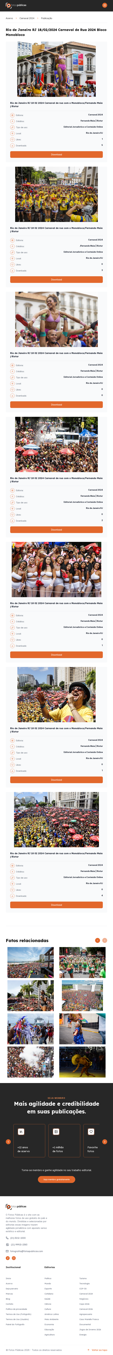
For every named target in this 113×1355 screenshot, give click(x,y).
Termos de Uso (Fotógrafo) (18, 1314)
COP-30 (83, 1288)
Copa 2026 (84, 1304)
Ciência (48, 1304)
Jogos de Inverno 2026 (90, 1329)
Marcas (9, 1294)
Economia (49, 1324)
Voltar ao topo (99, 1350)
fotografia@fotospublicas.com (26, 1251)
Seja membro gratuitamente (57, 1179)
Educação (49, 1329)
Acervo (9, 18)
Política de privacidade (16, 1309)
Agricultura (50, 1334)
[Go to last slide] (8, 1141)
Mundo (48, 1283)
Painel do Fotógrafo (15, 1324)
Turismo (83, 1278)
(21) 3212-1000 (18, 1238)
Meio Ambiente (51, 1319)
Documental (85, 1324)
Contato (9, 1304)
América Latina (52, 1314)
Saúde (47, 1299)
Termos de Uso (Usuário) (17, 1319)
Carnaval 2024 (27, 18)
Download (56, 154)
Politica (48, 1278)
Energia (82, 1334)
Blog (8, 1299)
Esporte (48, 1288)
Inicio (8, 1278)
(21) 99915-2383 (19, 1244)
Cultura (48, 1309)
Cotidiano (49, 1294)
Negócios (83, 1299)
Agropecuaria (85, 1314)
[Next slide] (104, 1141)
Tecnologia (84, 1283)
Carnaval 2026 (86, 1309)
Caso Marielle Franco (89, 1319)
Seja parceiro (12, 1288)
